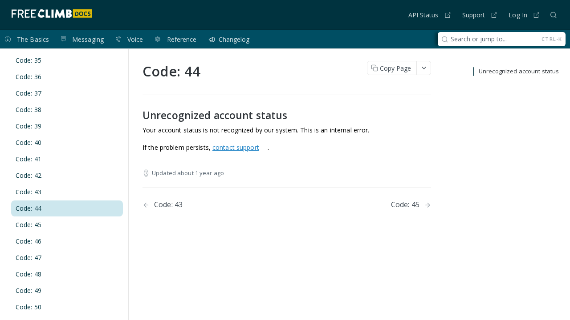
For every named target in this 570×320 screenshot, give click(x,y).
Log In (518, 15)
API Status (423, 15)
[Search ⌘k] (553, 15)
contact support (235, 147)
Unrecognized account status (519, 71)
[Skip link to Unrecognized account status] (136, 115)
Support (473, 15)
